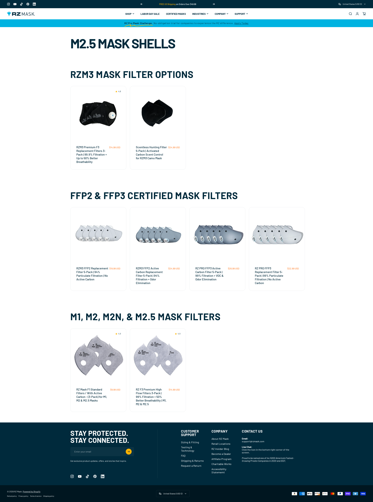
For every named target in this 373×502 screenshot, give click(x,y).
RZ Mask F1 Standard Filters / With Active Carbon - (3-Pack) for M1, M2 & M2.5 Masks (91, 395)
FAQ (183, 455)
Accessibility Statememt (218, 470)
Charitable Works (221, 464)
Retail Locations (220, 443)
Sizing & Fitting (190, 442)
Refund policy (12, 496)
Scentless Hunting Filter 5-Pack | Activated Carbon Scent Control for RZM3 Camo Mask (151, 152)
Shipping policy (48, 496)
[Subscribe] (129, 452)
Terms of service (35, 496)
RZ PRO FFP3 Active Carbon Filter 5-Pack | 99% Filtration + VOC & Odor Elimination (209, 273)
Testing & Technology (187, 449)
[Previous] (141, 4)
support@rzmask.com (253, 441)
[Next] (213, 4)
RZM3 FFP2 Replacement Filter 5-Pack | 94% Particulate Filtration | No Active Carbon (92, 273)
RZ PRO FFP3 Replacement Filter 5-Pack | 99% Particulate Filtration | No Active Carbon (269, 275)
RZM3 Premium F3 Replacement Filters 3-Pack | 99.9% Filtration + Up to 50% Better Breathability (91, 154)
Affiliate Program (221, 459)
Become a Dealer (221, 453)
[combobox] (352, 4)
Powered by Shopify (31, 491)
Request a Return (191, 465)
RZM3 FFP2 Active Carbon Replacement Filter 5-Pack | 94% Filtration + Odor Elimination (149, 275)
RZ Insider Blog (220, 448)
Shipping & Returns (192, 460)
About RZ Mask (220, 438)
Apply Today (241, 23)
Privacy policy (23, 496)
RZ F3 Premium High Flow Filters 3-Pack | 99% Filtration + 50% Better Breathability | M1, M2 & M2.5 (151, 397)
